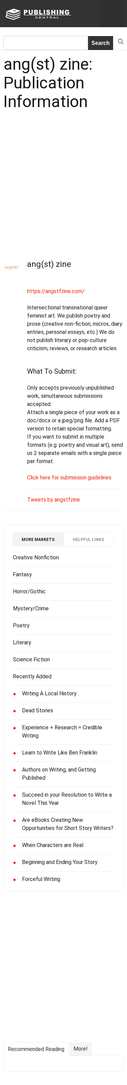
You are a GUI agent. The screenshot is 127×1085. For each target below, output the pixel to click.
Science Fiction (31, 659)
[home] (37, 14)
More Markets (38, 539)
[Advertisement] (63, 182)
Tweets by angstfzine (53, 499)
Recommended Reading (36, 1049)
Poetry (21, 625)
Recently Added (32, 676)
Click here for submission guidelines (69, 477)
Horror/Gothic (29, 591)
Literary (22, 642)
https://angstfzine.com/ (56, 291)
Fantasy (22, 574)
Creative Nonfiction (36, 557)
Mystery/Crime (31, 608)
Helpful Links (88, 539)
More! (80, 1049)
